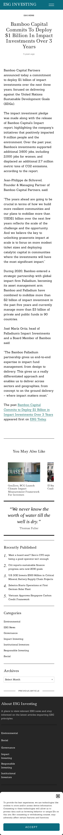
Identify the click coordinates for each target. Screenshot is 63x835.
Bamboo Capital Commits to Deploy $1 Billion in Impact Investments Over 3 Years (28, 409)
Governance (11, 633)
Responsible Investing (16, 650)
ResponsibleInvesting (8, 765)
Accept (31, 827)
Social (7, 656)
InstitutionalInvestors (8, 775)
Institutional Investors (16, 644)
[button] (58, 796)
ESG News (29, 15)
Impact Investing (13, 638)
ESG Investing (19, 4)
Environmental (12, 621)
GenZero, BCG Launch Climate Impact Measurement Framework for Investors (23, 490)
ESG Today (38, 419)
